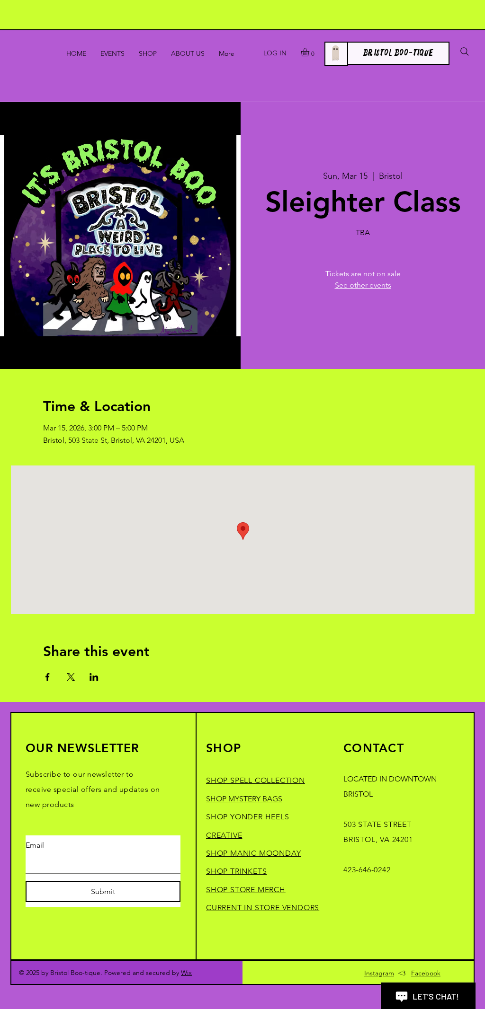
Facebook (425, 973)
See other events (363, 285)
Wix (186, 972)
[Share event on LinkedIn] (94, 677)
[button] (310, 52)
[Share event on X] (70, 677)
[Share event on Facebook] (47, 677)
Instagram (379, 973)
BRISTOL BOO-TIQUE (398, 53)
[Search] (465, 51)
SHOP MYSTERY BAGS (244, 798)
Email (35, 845)
